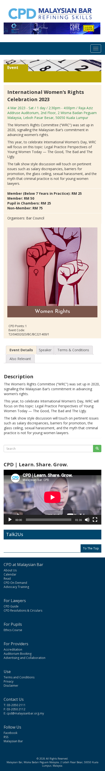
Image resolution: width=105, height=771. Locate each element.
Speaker (45, 350)
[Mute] (87, 519)
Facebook (10, 733)
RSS (6, 737)
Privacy (8, 681)
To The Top (91, 548)
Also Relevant (20, 358)
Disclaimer (11, 685)
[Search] (97, 448)
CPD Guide (11, 606)
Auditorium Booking (18, 654)
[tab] (21, 350)
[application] (52, 497)
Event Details (21, 350)
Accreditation (13, 649)
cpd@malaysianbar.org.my (25, 713)
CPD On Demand (15, 583)
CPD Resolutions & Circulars (23, 610)
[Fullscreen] (95, 519)
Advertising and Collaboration (24, 658)
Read (7, 578)
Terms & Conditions (73, 350)
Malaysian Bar (13, 741)
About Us (10, 570)
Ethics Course (13, 630)
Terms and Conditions (19, 677)
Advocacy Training (16, 587)
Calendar (10, 574)
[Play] (10, 519)
